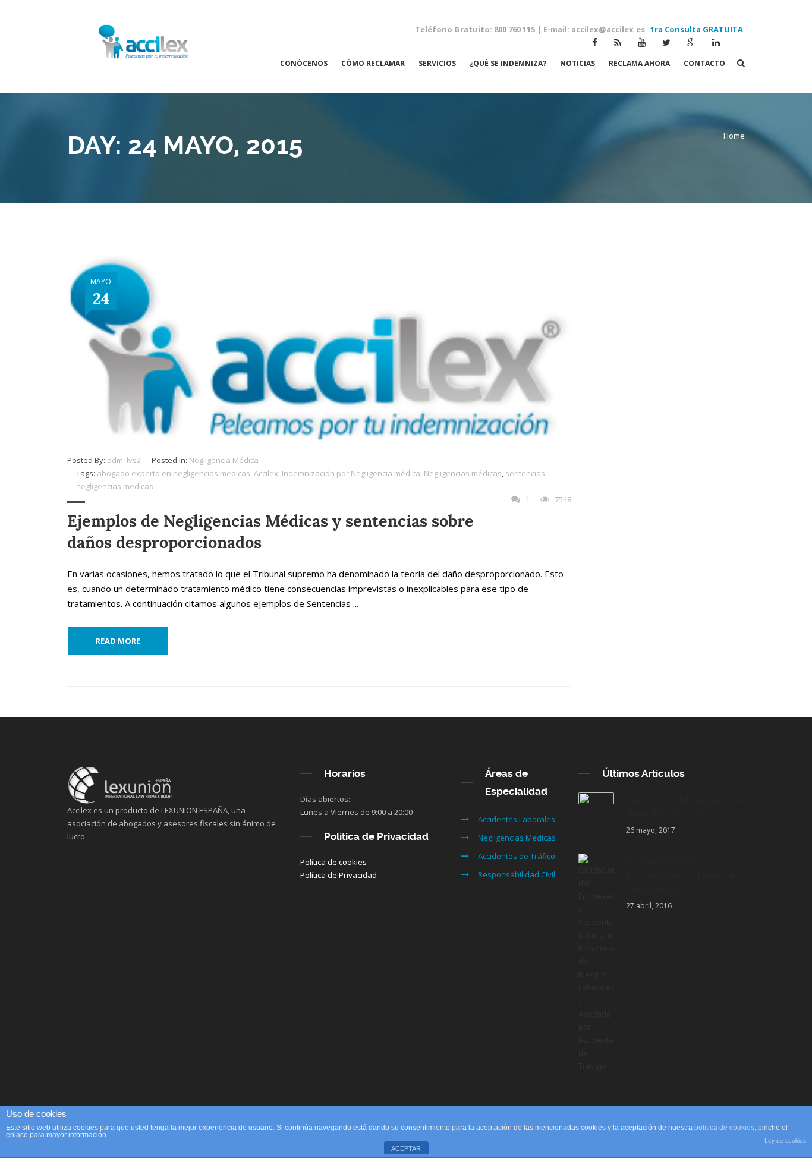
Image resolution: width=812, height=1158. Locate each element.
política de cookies (724, 1128)
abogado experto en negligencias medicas (173, 473)
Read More (118, 640)
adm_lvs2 (124, 460)
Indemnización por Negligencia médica (351, 473)
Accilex (266, 473)
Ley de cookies (785, 1140)
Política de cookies (333, 862)
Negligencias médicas (463, 473)
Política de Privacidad (338, 875)
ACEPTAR (406, 1148)
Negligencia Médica (224, 460)
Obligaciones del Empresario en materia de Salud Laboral (680, 875)
